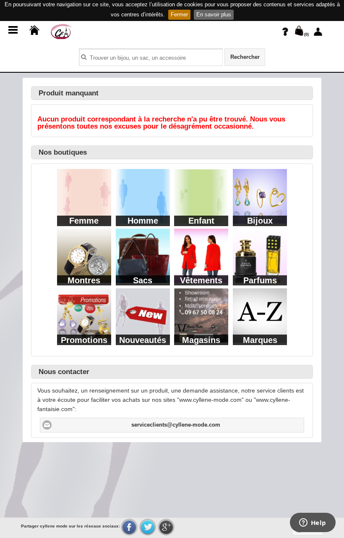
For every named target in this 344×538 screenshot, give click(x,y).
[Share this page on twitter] (147, 527)
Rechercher (245, 57)
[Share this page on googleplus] (166, 527)
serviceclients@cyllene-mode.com (175, 425)
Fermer (179, 14)
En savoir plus (213, 14)
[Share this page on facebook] (129, 527)
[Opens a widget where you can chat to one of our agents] (312, 523)
